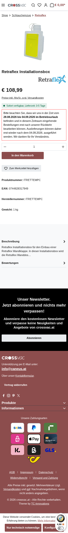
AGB (12, 472)
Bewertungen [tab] (10, 263)
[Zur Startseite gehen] (17, 5)
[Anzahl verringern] (5, 147)
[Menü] (3, 5)
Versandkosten (12, 489)
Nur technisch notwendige (23, 527)
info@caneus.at (14, 369)
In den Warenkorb (23, 155)
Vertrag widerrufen (15, 385)
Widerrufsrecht (18, 478)
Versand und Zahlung (45, 478)
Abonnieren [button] (34, 338)
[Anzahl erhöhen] (63, 147)
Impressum (26, 472)
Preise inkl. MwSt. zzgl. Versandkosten (23, 97)
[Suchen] (33, 5)
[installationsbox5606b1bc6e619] (34, 41)
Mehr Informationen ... (49, 520)
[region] (34, 41)
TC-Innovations (40, 503)
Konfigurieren (53, 527)
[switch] (61, 528)
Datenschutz (46, 472)
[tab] (34, 248)
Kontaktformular (24, 375)
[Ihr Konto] (46, 5)
